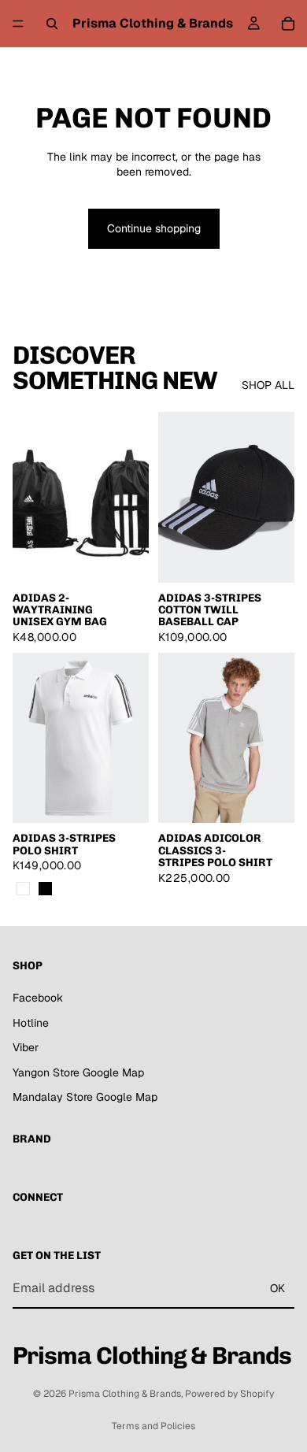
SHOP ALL (268, 385)
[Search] (52, 23)
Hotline (31, 1023)
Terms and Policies (153, 1426)
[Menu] (18, 24)
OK (277, 1288)
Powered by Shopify (229, 1393)
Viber (26, 1048)
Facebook (38, 998)
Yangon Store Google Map (78, 1072)
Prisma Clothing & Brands (124, 1393)
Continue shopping (154, 228)
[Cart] (288, 23)
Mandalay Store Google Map (85, 1098)
